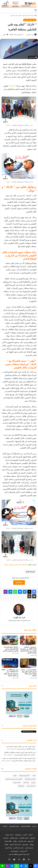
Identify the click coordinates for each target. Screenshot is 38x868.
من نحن (34, 826)
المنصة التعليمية (24, 838)
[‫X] (29, 592)
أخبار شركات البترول (15, 15)
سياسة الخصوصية (14, 826)
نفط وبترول (25, 844)
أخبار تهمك (30, 841)
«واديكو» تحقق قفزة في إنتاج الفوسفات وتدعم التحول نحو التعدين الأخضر (10, 649)
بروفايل (32, 844)
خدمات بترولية (9, 834)
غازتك (12, 86)
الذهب (14, 775)
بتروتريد (33, 782)
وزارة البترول (8, 847)
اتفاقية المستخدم (25, 826)
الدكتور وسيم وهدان (24, 775)
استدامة (30, 834)
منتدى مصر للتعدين (18, 847)
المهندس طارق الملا (30, 779)
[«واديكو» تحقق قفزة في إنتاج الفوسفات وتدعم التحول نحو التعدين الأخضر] (10, 640)
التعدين (25, 834)
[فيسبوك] (34, 592)
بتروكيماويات (18, 834)
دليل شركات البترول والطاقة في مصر (19, 854)
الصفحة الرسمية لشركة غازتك (15, 564)
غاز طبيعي (32, 838)
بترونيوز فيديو (14, 851)
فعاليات (6, 844)
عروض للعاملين (14, 838)
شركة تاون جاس (31, 786)
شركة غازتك (30, 571)
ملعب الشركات (22, 841)
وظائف (15, 841)
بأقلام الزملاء (8, 841)
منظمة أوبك (21, 786)
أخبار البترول (25, 15)
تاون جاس (25, 782)
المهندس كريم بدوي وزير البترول (14, 779)
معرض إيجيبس (29, 847)
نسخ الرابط (19, 582)
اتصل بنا (5, 826)
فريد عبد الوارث (30, 34)
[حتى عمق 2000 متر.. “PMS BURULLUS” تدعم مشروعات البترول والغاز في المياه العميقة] (10, 663)
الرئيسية (32, 15)
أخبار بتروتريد (23, 851)
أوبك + (33, 775)
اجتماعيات (6, 838)
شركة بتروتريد (16, 782)
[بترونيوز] (19, 4)
